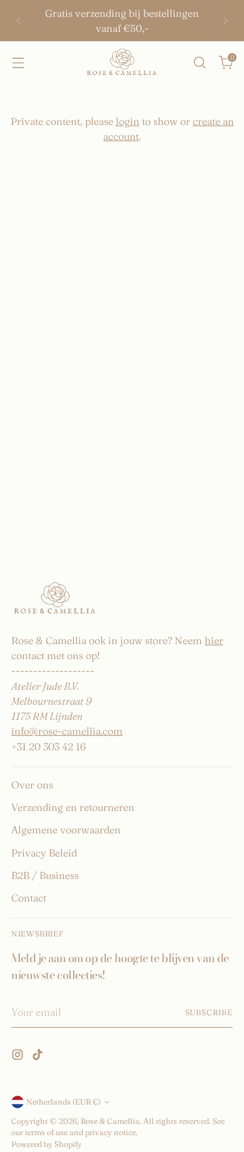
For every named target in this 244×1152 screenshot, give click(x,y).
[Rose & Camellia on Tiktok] (38, 1056)
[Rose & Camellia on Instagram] (18, 1056)
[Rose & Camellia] (122, 62)
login (128, 121)
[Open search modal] (199, 62)
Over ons (32, 784)
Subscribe (209, 1012)
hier (214, 640)
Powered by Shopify (46, 1144)
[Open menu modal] (18, 62)
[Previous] (19, 20)
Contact (28, 897)
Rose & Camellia (110, 1121)
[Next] (225, 20)
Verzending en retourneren (73, 807)
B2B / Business (45, 875)
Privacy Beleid (44, 853)
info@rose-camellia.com (67, 731)
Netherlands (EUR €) (63, 1101)
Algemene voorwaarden (66, 829)
